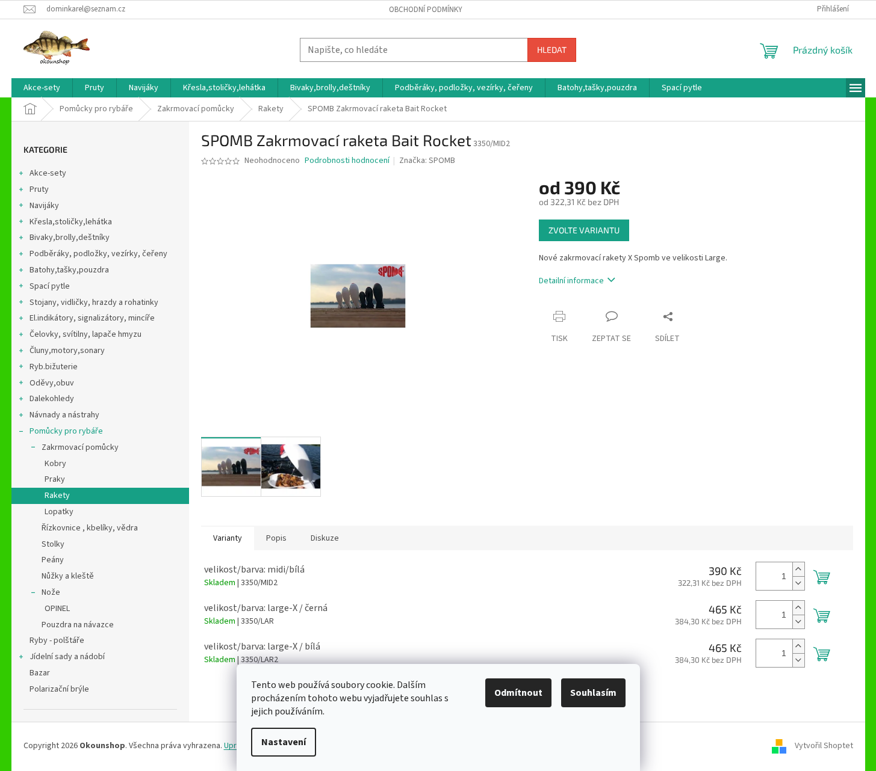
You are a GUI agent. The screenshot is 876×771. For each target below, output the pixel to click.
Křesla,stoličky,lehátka (71, 222)
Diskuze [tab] (325, 538)
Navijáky (44, 206)
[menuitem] (41, 87)
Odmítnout (518, 692)
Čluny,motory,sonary (67, 351)
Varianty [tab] (227, 538)
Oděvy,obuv (52, 383)
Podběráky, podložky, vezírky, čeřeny (98, 254)
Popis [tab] (276, 538)
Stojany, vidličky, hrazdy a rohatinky (94, 302)
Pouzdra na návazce (78, 625)
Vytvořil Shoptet (824, 746)
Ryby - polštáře (57, 640)
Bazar (40, 673)
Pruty (39, 189)
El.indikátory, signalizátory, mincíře (92, 318)
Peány (53, 560)
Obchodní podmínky (425, 9)
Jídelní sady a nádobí (67, 657)
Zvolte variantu (584, 230)
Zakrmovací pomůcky (80, 447)
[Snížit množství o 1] (798, 583)
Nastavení (283, 742)
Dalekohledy (52, 399)
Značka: (427, 161)
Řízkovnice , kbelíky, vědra (90, 528)
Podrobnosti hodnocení (347, 161)
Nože (51, 592)
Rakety (57, 496)
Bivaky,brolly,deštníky (70, 238)
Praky (55, 479)
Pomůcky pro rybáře (66, 431)
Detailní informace (571, 281)
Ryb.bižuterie (54, 367)
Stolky (53, 544)
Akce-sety (48, 173)
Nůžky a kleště (68, 576)
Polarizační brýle (59, 689)
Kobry (55, 464)
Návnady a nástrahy (64, 415)
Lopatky (59, 512)
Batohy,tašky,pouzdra (69, 270)
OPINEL (57, 609)
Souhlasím (593, 692)
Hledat (552, 50)
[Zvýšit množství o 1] (798, 569)
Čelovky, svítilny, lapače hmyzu (85, 334)
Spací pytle (50, 286)
